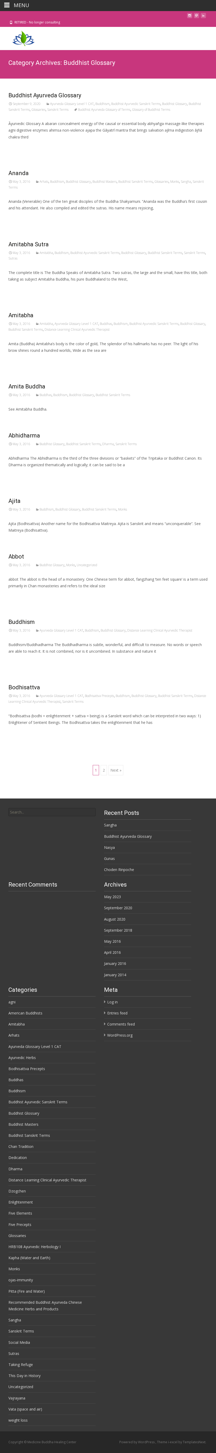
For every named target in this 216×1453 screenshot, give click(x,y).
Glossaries (38, 109)
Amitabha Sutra (28, 244)
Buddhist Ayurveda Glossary (44, 95)
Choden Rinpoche (119, 869)
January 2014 (115, 974)
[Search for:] (52, 812)
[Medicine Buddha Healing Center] (19, 37)
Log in (112, 1001)
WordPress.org (119, 1035)
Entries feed (117, 1013)
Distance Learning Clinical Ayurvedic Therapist (77, 329)
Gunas (109, 858)
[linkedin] (203, 17)
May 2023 (112, 896)
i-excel (173, 1442)
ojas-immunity (20, 1279)
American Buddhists (25, 1013)
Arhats (44, 181)
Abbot (16, 556)
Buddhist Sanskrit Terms (135, 181)
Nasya (109, 847)
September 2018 (118, 930)
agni (12, 1001)
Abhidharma (24, 435)
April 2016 (112, 952)
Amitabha (46, 253)
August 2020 (114, 919)
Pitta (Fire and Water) (26, 1291)
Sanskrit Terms (57, 109)
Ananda (18, 173)
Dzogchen (17, 1191)
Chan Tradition (20, 1146)
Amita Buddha (26, 386)
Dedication (17, 1157)
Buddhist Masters (104, 181)
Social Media (19, 1342)
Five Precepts (19, 1224)
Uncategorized (87, 565)
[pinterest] (196, 17)
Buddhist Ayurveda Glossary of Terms (104, 109)
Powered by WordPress (137, 1442)
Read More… (20, 146)
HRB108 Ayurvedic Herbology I (34, 1246)
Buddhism (102, 104)
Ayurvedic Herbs (22, 1057)
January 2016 (115, 963)
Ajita (14, 501)
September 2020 (118, 907)
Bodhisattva (24, 687)
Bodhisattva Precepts (99, 696)
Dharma (108, 444)
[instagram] (189, 17)
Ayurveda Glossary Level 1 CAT (72, 104)
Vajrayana (16, 1398)
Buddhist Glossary (174, 104)
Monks (174, 181)
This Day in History (24, 1375)
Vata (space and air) (25, 1409)
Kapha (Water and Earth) (29, 1257)
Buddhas (106, 323)
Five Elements (20, 1213)
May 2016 (112, 941)
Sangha (186, 181)
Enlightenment (20, 1202)
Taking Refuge (20, 1364)
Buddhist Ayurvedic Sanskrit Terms (135, 104)
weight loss (18, 1420)
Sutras (12, 258)
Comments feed (121, 1024)
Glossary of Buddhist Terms (151, 109)
